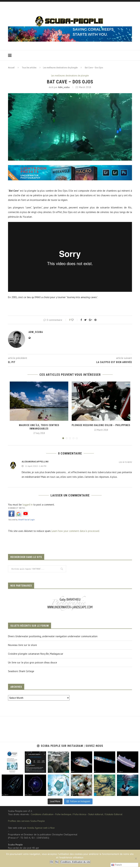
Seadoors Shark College (21, 671)
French (118, 865)
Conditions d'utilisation (42, 814)
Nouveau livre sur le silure (22, 645)
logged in (27, 504)
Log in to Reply (125, 462)
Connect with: (16, 508)
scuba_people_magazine (12, 755)
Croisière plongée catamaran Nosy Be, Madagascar (35, 653)
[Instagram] (20, 769)
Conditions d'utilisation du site (75, 862)
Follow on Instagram (80, 801)
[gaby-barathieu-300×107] (70, 596)
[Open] (12, 762)
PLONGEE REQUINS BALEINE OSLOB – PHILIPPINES (101, 425)
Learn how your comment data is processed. (76, 531)
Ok (51, 862)
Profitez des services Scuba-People (26, 820)
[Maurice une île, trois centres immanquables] (39, 401)
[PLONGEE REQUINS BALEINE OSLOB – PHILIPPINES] (101, 401)
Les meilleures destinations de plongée (60, 67)
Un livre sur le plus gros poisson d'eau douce (32, 662)
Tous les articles (29, 67)
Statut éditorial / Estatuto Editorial (105, 814)
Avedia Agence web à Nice (41, 827)
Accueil (11, 67)
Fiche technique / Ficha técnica (70, 814)
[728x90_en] (70, 167)
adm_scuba (63, 87)
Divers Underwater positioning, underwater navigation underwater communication (52, 636)
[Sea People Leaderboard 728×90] (70, 28)
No (56, 862)
